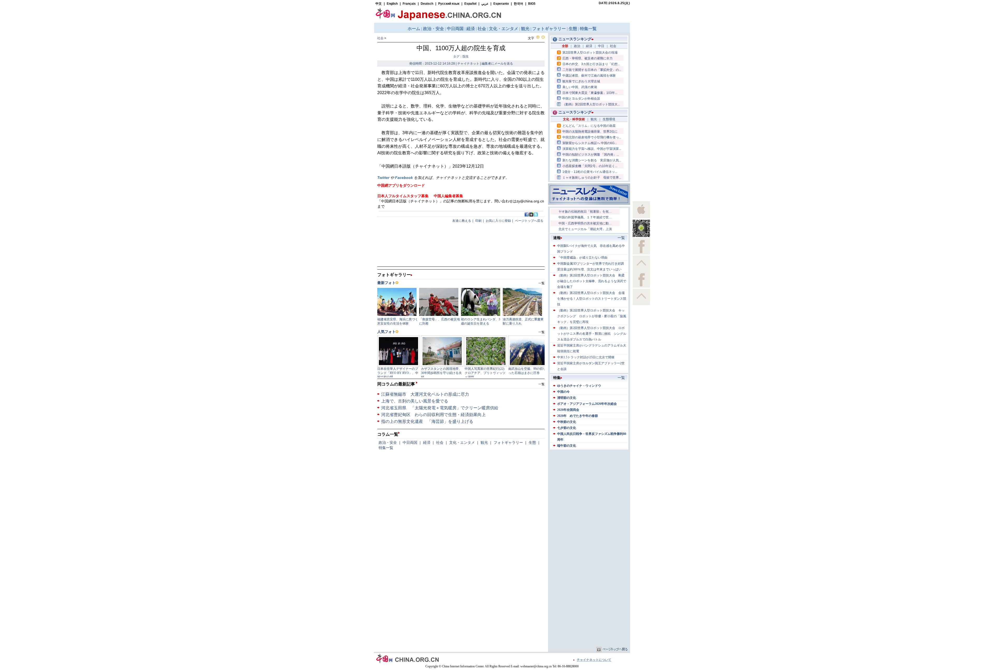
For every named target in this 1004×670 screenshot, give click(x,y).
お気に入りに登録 (498, 221)
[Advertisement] (589, 483)
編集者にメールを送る (497, 63)
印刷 (478, 221)
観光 (484, 442)
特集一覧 (386, 448)
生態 (532, 442)
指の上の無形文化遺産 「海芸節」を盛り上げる (427, 421)
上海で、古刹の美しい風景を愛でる (414, 401)
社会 (380, 38)
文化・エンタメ (462, 442)
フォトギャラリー (508, 442)
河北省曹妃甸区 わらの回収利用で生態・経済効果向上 (433, 414)
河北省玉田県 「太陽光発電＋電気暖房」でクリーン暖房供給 (439, 408)
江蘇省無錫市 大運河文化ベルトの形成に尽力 (425, 394)
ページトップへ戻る (529, 221)
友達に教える (461, 221)
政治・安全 (388, 442)
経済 (426, 442)
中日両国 (410, 442)
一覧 (541, 384)
